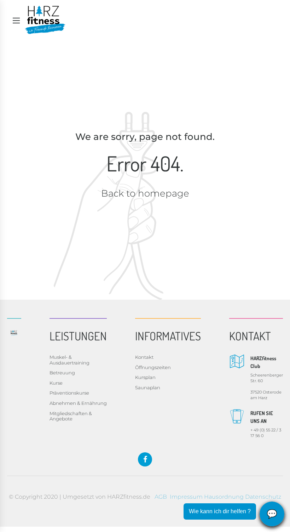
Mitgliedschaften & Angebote (71, 416)
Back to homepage (145, 193)
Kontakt (144, 357)
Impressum (186, 496)
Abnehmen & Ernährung (78, 403)
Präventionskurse (69, 393)
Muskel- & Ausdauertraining (69, 360)
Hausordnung (224, 496)
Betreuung (62, 372)
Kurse (56, 383)
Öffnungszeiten (153, 367)
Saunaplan (147, 387)
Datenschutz (263, 496)
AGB (161, 496)
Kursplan (145, 377)
